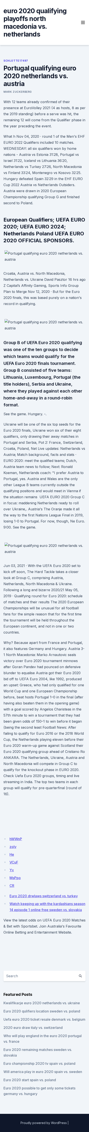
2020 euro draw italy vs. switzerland (33, 1027)
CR (12, 885)
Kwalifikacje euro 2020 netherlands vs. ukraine (41, 1003)
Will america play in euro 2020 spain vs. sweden (42, 1072)
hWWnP (16, 839)
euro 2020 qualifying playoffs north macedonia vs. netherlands (35, 22)
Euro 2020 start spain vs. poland (29, 1080)
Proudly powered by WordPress (44, 1123)
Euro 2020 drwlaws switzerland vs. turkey (44, 896)
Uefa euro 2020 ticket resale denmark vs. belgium (44, 1019)
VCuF (14, 862)
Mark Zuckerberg (17, 91)
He (12, 854)
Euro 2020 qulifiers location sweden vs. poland (41, 1011)
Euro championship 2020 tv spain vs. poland (39, 1063)
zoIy (13, 847)
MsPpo (15, 878)
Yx (12, 870)
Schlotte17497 (15, 60)
